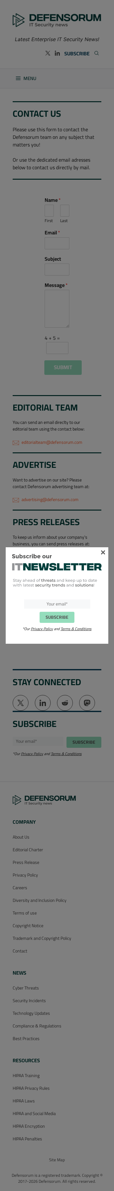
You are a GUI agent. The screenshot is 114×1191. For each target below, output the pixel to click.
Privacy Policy (42, 628)
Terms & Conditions (76, 628)
